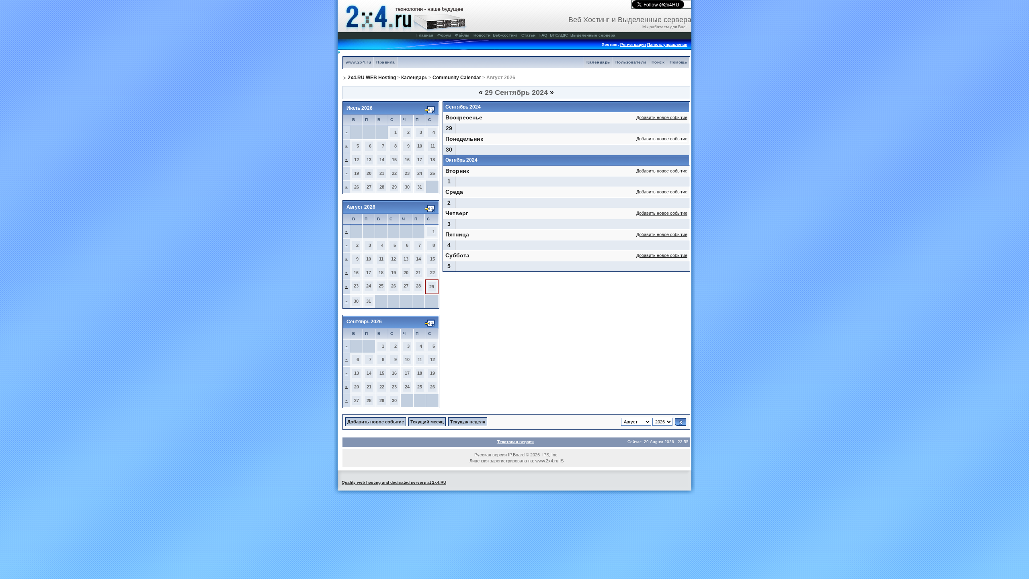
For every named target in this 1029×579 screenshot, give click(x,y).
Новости (482, 35)
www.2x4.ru (358, 62)
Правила (385, 62)
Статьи (528, 35)
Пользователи (630, 62)
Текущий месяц (427, 421)
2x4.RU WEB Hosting (372, 77)
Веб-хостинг (505, 35)
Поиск (658, 62)
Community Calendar (457, 77)
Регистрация (633, 44)
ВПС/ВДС (559, 35)
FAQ (543, 35)
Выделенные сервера (592, 35)
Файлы (462, 35)
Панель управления (667, 44)
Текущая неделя (467, 421)
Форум (444, 35)
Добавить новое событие (661, 117)
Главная (424, 35)
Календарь (598, 62)
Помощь (678, 62)
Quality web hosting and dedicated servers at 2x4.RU (394, 482)
